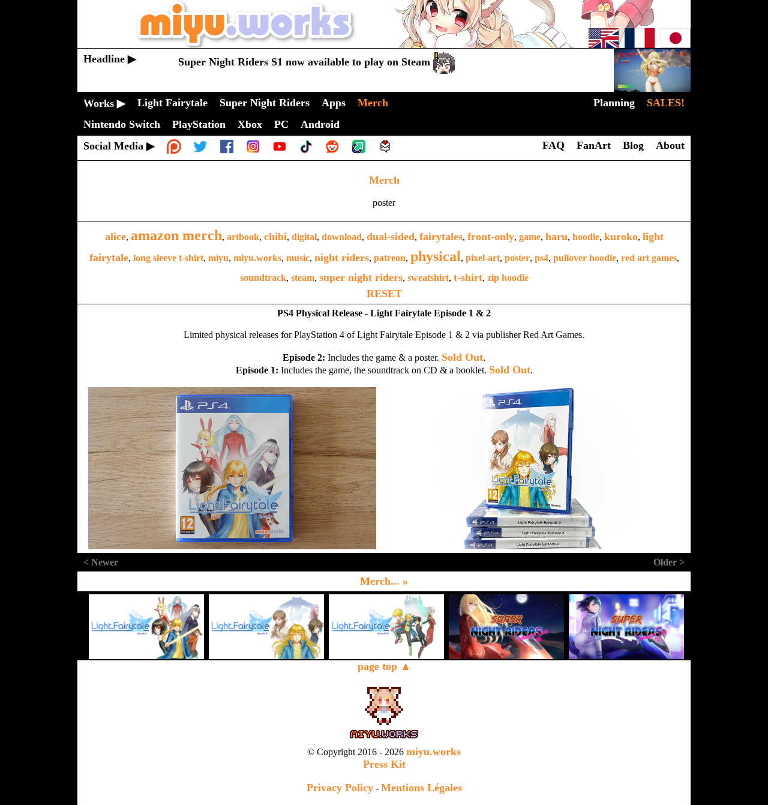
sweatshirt (428, 278)
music (298, 258)
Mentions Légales (421, 788)
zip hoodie (508, 278)
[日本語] (676, 44)
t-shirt (468, 277)
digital (304, 237)
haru (556, 237)
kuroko (621, 237)
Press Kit (384, 764)
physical (435, 256)
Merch (384, 180)
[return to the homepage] (384, 44)
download (342, 237)
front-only (490, 237)
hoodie (585, 237)
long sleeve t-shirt (168, 258)
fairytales (441, 237)
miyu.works (257, 258)
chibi (275, 237)
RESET (384, 294)
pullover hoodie (584, 258)
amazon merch (176, 235)
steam (302, 278)
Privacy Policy (340, 788)
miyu (218, 258)
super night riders (361, 277)
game (530, 237)
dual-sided (391, 237)
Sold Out (462, 357)
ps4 (541, 258)
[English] (604, 44)
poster (517, 258)
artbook (243, 237)
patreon (390, 258)
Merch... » (384, 581)
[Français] (640, 44)
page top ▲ (384, 666)
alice (115, 237)
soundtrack (263, 278)
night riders (341, 258)
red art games (649, 258)
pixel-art (483, 258)
